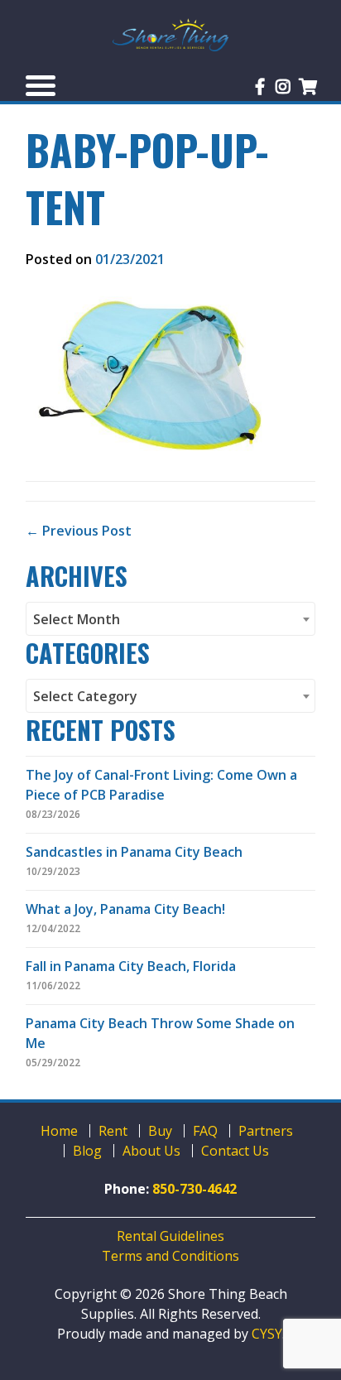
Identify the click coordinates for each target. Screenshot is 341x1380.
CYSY (267, 1334)
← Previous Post (79, 531)
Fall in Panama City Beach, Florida (131, 966)
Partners (265, 1131)
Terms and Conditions (170, 1256)
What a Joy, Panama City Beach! (125, 909)
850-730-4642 (194, 1189)
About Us (151, 1151)
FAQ (205, 1131)
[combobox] (170, 619)
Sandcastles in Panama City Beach (134, 852)
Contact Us (235, 1151)
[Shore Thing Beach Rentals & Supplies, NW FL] (170, 34)
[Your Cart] (308, 87)
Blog (87, 1151)
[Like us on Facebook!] (260, 87)
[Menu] (40, 85)
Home (59, 1131)
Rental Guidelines (170, 1236)
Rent (112, 1131)
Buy (160, 1131)
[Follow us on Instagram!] (283, 87)
